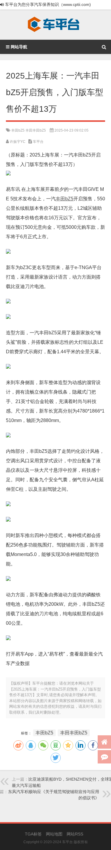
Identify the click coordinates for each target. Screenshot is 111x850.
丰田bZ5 (18, 130)
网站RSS (75, 834)
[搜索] (104, 47)
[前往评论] (104, 756)
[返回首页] (104, 742)
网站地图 (54, 834)
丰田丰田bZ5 (35, 130)
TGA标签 (33, 834)
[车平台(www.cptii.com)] (54, 24)
